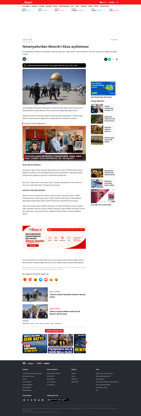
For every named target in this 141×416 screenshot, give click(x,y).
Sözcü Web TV (51, 376)
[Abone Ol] (114, 39)
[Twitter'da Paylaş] (105, 59)
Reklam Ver (74, 379)
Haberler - (25, 40)
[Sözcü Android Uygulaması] (63, 400)
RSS (97, 390)
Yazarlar (25, 379)
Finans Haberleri (27, 382)
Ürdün (47, 323)
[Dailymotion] (38, 400)
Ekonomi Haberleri (28, 384)
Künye (73, 376)
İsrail (37, 323)
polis (33, 323)
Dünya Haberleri (97, 101)
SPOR (72, 6)
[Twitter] (31, 400)
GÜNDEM (41, 6)
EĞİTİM (96, 6)
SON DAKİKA (26, 6)
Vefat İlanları (74, 382)
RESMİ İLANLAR (104, 6)
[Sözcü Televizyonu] (24, 363)
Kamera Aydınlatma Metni (103, 384)
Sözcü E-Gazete (51, 382)
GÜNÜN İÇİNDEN (64, 6)
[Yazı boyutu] (116, 59)
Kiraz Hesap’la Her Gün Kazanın (101, 97)
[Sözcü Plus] (46, 363)
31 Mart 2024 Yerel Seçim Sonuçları (32, 373)
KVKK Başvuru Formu (101, 387)
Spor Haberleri (51, 379)
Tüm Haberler (51, 384)
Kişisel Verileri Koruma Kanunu (104, 373)
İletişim (73, 373)
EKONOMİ (49, 6)
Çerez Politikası (100, 379)
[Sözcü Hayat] (38, 363)
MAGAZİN (83, 6)
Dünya (30, 40)
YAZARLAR (34, 6)
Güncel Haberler (52, 369)
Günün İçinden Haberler (53, 373)
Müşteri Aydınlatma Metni (103, 376)
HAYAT (77, 6)
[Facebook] (27, 400)
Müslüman (59, 323)
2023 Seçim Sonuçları (28, 376)
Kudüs (42, 323)
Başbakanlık (26, 323)
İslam (52, 323)
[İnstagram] (24, 400)
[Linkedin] (42, 400)
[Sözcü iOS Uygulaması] (52, 400)
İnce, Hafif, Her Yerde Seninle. (101, 205)
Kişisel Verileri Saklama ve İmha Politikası (107, 382)
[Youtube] (35, 400)
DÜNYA (55, 6)
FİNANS (90, 6)
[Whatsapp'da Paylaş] (109, 59)
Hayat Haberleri (27, 387)
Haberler (25, 369)
